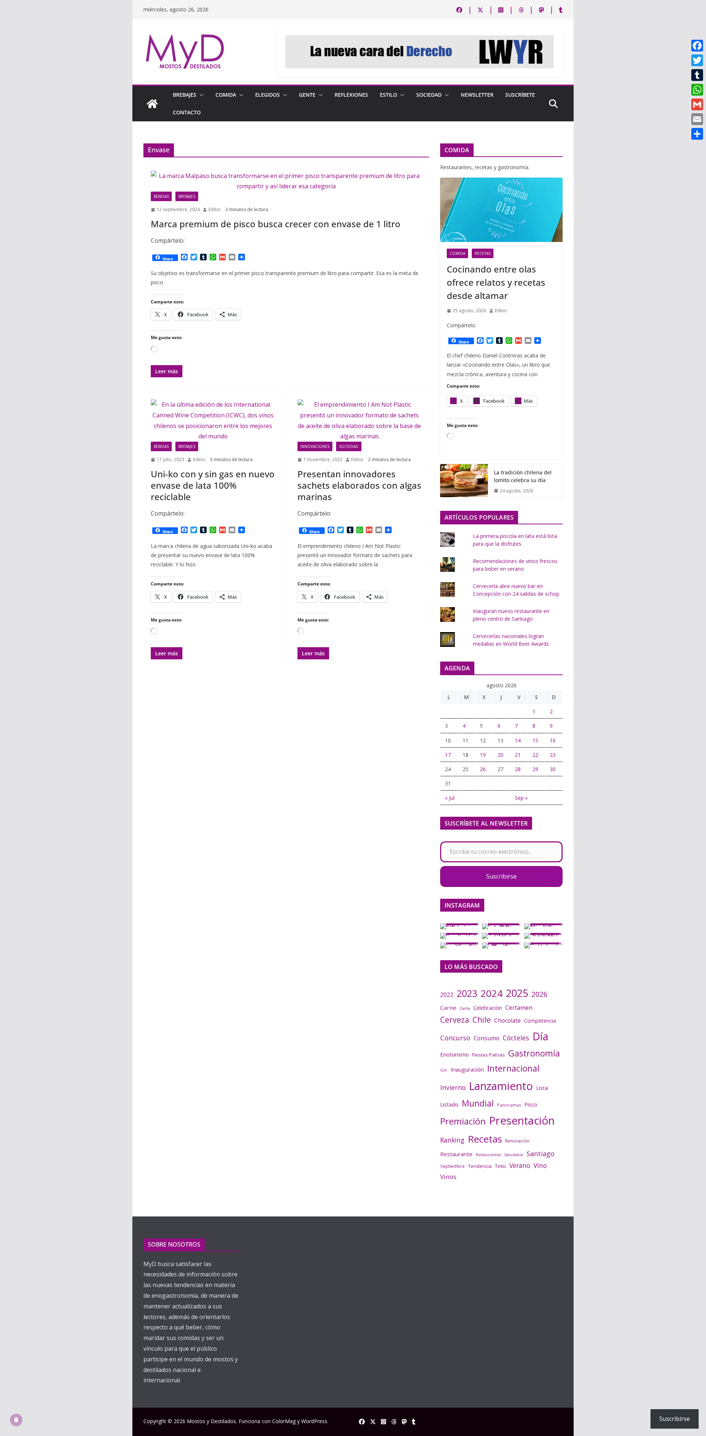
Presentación (522, 1120)
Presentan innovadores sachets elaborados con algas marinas (359, 485)
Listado (449, 1104)
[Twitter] (697, 60)
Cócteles (516, 1037)
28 (518, 769)
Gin (443, 1070)
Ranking (452, 1140)
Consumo (486, 1038)
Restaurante (456, 1154)
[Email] (697, 119)
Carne (448, 1007)
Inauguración (467, 1069)
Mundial (478, 1103)
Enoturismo (454, 1054)
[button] (200, 95)
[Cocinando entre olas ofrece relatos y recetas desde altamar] (501, 210)
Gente (307, 94)
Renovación (517, 1141)
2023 (467, 993)
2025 (517, 993)
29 (535, 769)
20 (500, 754)
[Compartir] (697, 134)
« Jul (449, 797)
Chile (482, 1020)
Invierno (453, 1087)
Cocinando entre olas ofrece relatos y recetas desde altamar (496, 282)
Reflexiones (351, 94)
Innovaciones (314, 446)
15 (535, 740)
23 (553, 754)
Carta (465, 1008)
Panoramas (509, 1105)
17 (448, 754)
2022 (446, 995)
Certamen (518, 1008)
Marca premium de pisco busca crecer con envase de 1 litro (275, 224)
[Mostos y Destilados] (152, 104)
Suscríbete (520, 94)
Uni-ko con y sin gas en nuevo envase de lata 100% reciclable (213, 485)
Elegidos (267, 94)
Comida (225, 94)
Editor (214, 209)
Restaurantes (488, 1154)
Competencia (540, 1020)
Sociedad (429, 94)
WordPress (314, 1421)
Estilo (388, 94)
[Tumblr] (697, 75)
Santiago (541, 1153)
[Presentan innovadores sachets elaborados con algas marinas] (359, 420)
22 (535, 754)
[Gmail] (697, 104)
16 (553, 740)
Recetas (483, 253)
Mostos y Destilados (211, 1421)
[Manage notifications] (16, 1420)
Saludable (513, 1154)
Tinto (500, 1166)
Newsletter (477, 94)
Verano (519, 1165)
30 (553, 769)
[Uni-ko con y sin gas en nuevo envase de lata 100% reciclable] (213, 420)
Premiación (463, 1121)
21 (518, 754)
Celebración (487, 1007)
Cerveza (454, 1019)
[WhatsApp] (697, 89)
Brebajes (184, 94)
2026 (539, 994)
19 (483, 754)
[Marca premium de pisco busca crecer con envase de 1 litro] (286, 181)
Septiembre (452, 1166)
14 (518, 740)
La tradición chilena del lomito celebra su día (523, 476)
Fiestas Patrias (488, 1054)
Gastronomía (534, 1053)
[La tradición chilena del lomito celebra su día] (464, 481)
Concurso (455, 1037)
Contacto (187, 112)
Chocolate (507, 1020)
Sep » (521, 797)
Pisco (530, 1104)
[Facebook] (697, 45)
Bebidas (161, 196)
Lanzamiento (501, 1086)
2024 (492, 993)
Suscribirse (501, 876)
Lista (542, 1087)
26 (483, 769)
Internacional (513, 1068)
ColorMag (284, 1421)
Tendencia (480, 1166)
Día (540, 1036)
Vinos (448, 1176)
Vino (540, 1165)
